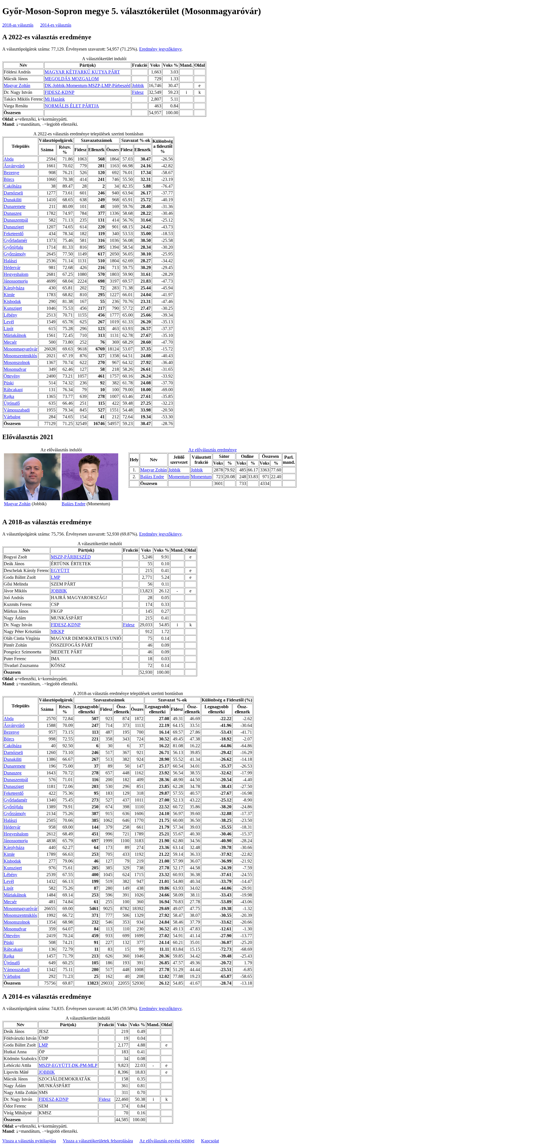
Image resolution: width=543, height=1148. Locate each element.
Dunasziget (14, 226)
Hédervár (12, 267)
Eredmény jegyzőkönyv (160, 49)
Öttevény (12, 376)
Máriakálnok (15, 335)
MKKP (57, 631)
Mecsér (10, 342)
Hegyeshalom (16, 274)
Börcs (9, 179)
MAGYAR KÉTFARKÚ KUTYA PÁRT (82, 72)
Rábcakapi (13, 389)
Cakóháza (12, 186)
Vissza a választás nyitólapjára (29, 1140)
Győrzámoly (15, 254)
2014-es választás (55, 25)
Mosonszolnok (17, 362)
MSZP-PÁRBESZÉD (71, 556)
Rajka (9, 396)
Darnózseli (13, 192)
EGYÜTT (60, 570)
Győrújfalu (13, 247)
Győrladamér (15, 240)
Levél (9, 321)
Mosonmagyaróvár (20, 348)
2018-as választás (17, 25)
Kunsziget (13, 308)
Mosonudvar (15, 369)
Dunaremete (14, 206)
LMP (55, 577)
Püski (9, 382)
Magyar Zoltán (17, 85)
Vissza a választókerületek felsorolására (98, 1140)
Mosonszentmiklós (20, 355)
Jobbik (138, 85)
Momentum (179, 476)
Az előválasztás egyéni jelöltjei (166, 1140)
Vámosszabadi (17, 410)
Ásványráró (14, 165)
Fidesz (138, 92)
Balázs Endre (73, 503)
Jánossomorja (16, 281)
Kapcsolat (210, 1140)
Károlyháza (14, 287)
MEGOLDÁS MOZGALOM (72, 78)
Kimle (9, 294)
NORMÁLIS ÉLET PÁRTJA (72, 105)
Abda (9, 159)
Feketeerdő (13, 233)
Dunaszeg (12, 213)
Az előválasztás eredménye (212, 449)
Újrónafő (12, 403)
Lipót (8, 328)
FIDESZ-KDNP (59, 92)
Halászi (10, 260)
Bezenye (11, 172)
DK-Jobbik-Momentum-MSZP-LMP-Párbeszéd (87, 85)
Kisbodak (12, 301)
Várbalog (12, 416)
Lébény (10, 315)
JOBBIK (59, 590)
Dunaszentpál (16, 220)
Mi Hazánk (55, 99)
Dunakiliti (12, 199)
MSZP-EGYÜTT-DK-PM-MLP (68, 1065)
